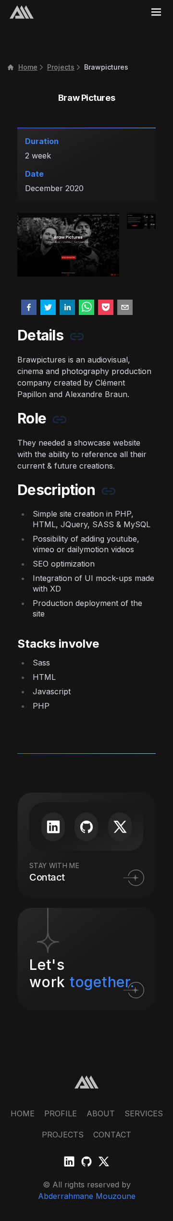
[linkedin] (67, 307)
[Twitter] (104, 1161)
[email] (125, 307)
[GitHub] (86, 1161)
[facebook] (29, 307)
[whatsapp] (86, 307)
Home (27, 67)
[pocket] (105, 307)
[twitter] (48, 307)
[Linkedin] (69, 1161)
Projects (60, 67)
